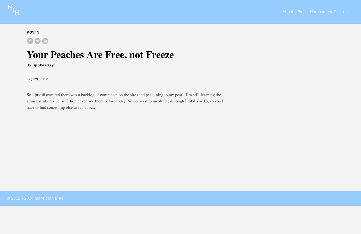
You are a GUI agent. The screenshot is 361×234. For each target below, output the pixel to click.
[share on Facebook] (30, 43)
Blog (301, 11)
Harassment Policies (329, 11)
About (287, 11)
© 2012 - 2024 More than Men (35, 198)
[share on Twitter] (38, 43)
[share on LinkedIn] (45, 43)
